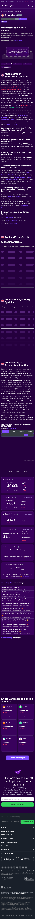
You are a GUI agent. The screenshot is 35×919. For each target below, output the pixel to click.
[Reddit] (23, 867)
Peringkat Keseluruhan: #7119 (8, 19)
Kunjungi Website (27, 529)
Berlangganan (27, 822)
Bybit (19, 115)
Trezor (15, 124)
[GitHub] (26, 867)
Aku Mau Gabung (17, 804)
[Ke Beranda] (2, 11)
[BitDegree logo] (6, 887)
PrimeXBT (4, 117)
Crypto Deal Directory (11, 179)
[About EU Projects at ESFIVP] (7, 878)
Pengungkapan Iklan (29, 916)
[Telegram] (5, 867)
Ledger (8, 124)
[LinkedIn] (14, 867)
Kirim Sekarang (28, 557)
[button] (28, 6)
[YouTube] (8, 867)
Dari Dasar (13, 223)
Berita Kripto (9, 217)
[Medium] (17, 867)
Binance (24, 115)
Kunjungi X (29, 479)
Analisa (9, 717)
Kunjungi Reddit (28, 497)
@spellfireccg (11, 428)
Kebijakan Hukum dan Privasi (11, 916)
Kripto (5, 11)
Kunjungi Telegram (27, 514)
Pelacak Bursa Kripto (7, 119)
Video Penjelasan (11, 220)
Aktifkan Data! (18, 40)
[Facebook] (11, 867)
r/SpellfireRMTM (7, 583)
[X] (2, 867)
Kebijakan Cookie (21, 916)
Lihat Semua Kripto (17, 758)
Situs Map (3, 916)
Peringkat (11, 11)
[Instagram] (20, 867)
